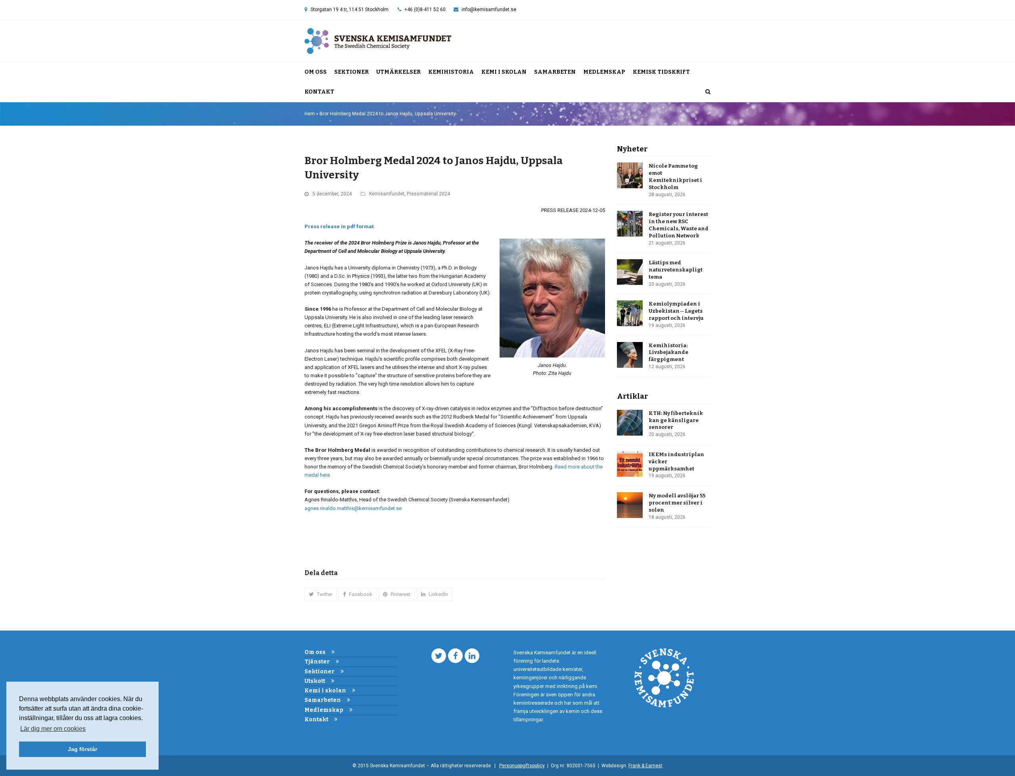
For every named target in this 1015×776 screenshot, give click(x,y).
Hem (309, 114)
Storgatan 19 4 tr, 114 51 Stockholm (349, 9)
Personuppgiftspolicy (522, 765)
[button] (707, 92)
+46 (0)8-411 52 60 (425, 9)
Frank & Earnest (645, 765)
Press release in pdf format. (339, 226)
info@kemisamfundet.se (489, 9)
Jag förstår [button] (82, 749)
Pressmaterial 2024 (428, 194)
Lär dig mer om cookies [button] (53, 728)
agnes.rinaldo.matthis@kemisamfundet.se (353, 508)
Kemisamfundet (386, 194)
